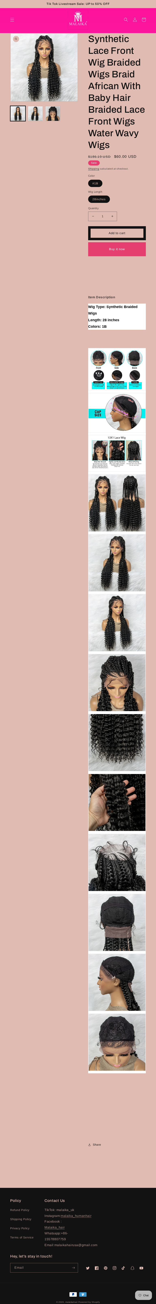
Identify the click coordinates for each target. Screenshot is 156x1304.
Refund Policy (19, 1210)
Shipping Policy (20, 1219)
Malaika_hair (54, 1227)
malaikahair (71, 1302)
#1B (95, 183)
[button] (12, 19)
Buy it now (117, 249)
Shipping (93, 168)
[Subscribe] (73, 1268)
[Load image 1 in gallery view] (18, 113)
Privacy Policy (19, 1228)
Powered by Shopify (89, 1302)
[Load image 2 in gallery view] (35, 113)
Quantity (93, 208)
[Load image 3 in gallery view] (53, 113)
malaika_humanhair (76, 1215)
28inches (99, 199)
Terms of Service (22, 1237)
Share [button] (97, 1144)
